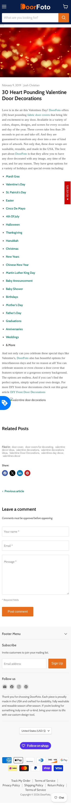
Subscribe (35, 440)
